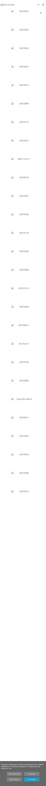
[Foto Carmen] (7, 4)
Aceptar (33, 779)
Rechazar (15, 779)
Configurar (31, 774)
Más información (14, 774)
